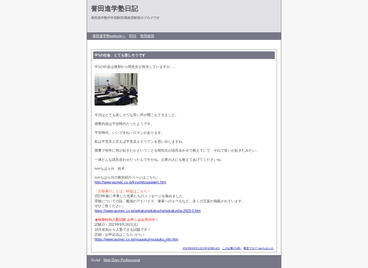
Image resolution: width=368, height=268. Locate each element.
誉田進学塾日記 (114, 8)
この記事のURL (231, 248)
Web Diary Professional (121, 260)
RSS (132, 36)
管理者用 (147, 36)
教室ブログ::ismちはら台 (258, 248)
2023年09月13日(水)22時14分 (201, 248)
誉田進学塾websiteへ (108, 36)
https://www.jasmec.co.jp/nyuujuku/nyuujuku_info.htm (136, 239)
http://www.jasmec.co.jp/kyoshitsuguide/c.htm (130, 182)
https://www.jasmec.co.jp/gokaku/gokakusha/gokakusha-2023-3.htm (148, 211)
